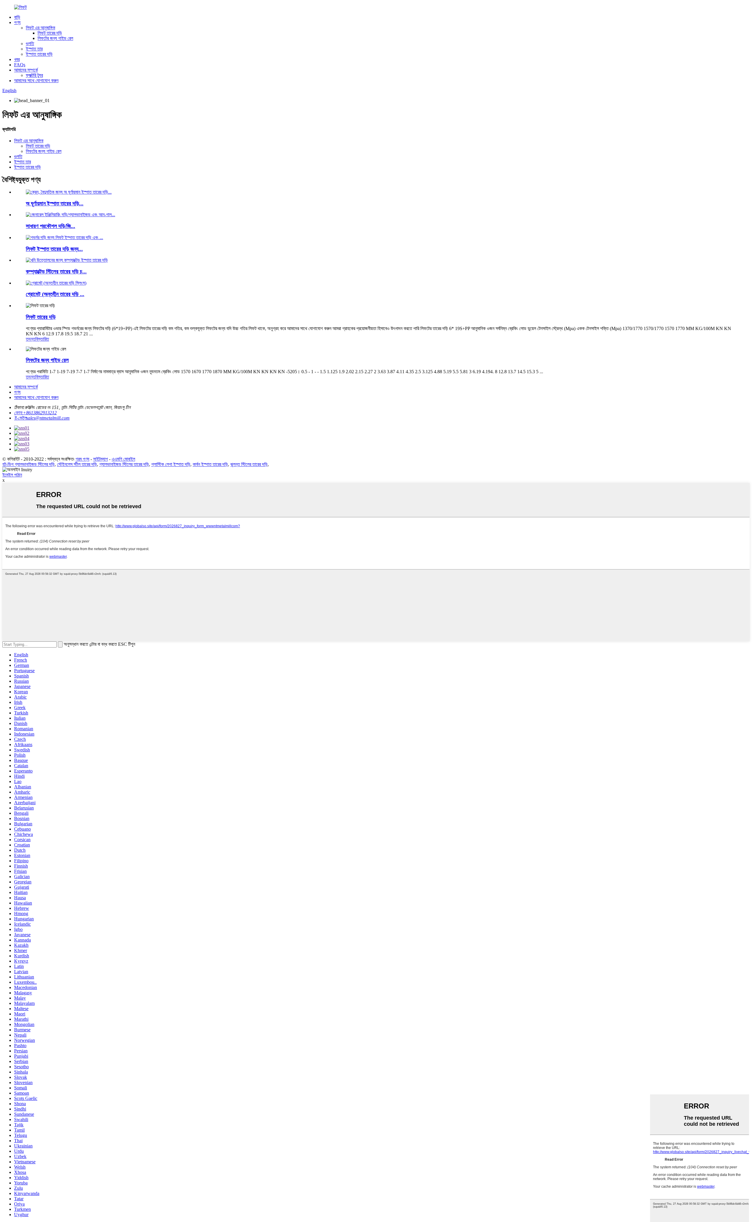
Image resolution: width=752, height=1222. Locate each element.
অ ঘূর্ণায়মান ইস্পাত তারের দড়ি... (54, 203)
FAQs (19, 64)
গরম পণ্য (82, 459)
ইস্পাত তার (34, 48)
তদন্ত (30, 339)
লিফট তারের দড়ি (50, 33)
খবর (17, 59)
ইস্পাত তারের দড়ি (39, 54)
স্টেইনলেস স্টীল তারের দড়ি (77, 464)
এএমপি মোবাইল (123, 459)
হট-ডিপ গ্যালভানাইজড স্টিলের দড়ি (28, 464)
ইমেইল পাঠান (12, 474)
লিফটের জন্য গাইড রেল (55, 38)
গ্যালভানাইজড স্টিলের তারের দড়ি (124, 464)
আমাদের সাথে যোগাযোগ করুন (36, 80)
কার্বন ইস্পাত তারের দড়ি (210, 464)
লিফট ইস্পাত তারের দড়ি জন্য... (54, 249)
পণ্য (17, 22)
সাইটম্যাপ (100, 459)
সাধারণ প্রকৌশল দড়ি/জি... (50, 226)
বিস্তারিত (42, 339)
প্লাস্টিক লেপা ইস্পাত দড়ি (170, 464)
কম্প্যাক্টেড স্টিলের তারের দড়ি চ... (56, 271)
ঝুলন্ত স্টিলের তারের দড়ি (249, 464)
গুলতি (30, 43)
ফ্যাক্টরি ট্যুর (34, 75)
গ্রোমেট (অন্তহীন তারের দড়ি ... (55, 294)
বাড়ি (17, 17)
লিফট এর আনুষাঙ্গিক (40, 27)
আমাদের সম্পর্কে (26, 69)
